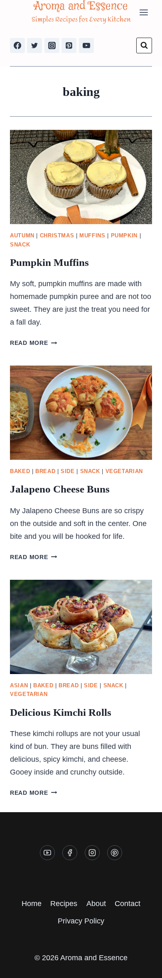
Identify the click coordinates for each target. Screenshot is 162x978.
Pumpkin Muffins (49, 262)
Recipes (63, 903)
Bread (45, 471)
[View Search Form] (144, 45)
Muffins (92, 236)
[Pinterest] (68, 45)
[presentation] (81, 177)
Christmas (57, 236)
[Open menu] (143, 12)
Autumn (22, 236)
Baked (20, 471)
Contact (127, 903)
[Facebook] (17, 45)
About (96, 903)
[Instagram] (51, 45)
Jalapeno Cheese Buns (60, 489)
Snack (20, 245)
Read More (33, 343)
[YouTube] (86, 45)
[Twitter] (34, 45)
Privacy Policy (81, 921)
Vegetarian (124, 471)
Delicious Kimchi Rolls (60, 712)
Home (32, 903)
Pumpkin (124, 236)
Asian (19, 686)
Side (68, 471)
